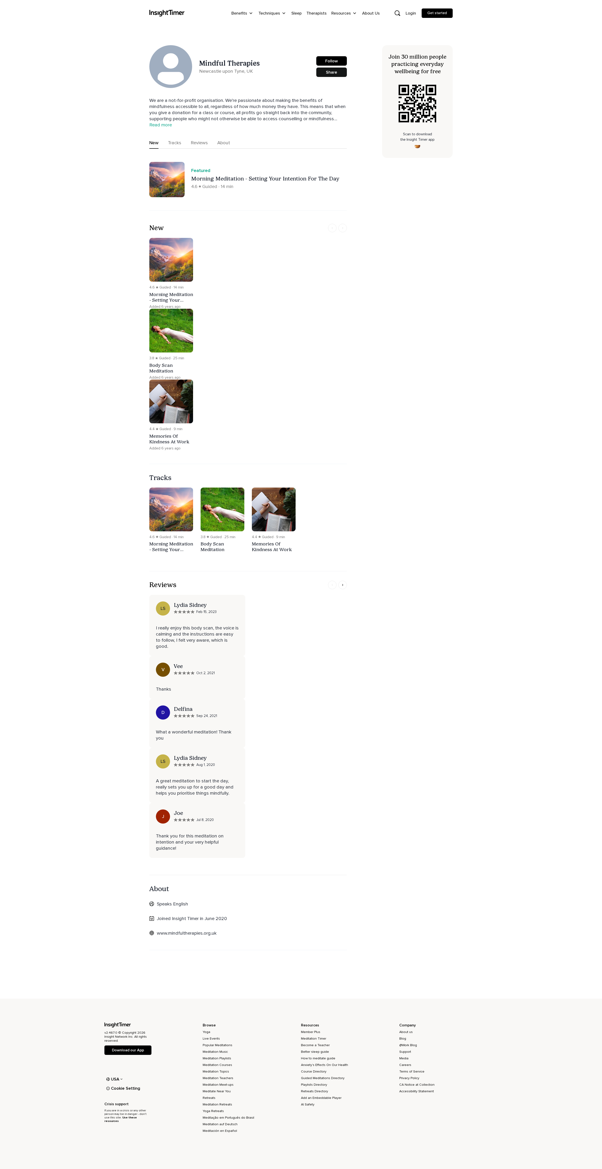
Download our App (128, 1050)
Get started (437, 13)
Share (331, 72)
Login (411, 13)
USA (115, 1079)
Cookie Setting (125, 1088)
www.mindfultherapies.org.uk (187, 933)
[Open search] (397, 13)
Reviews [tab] (199, 143)
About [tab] (223, 143)
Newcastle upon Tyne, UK (226, 71)
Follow (331, 61)
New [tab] (153, 143)
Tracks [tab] (174, 143)
